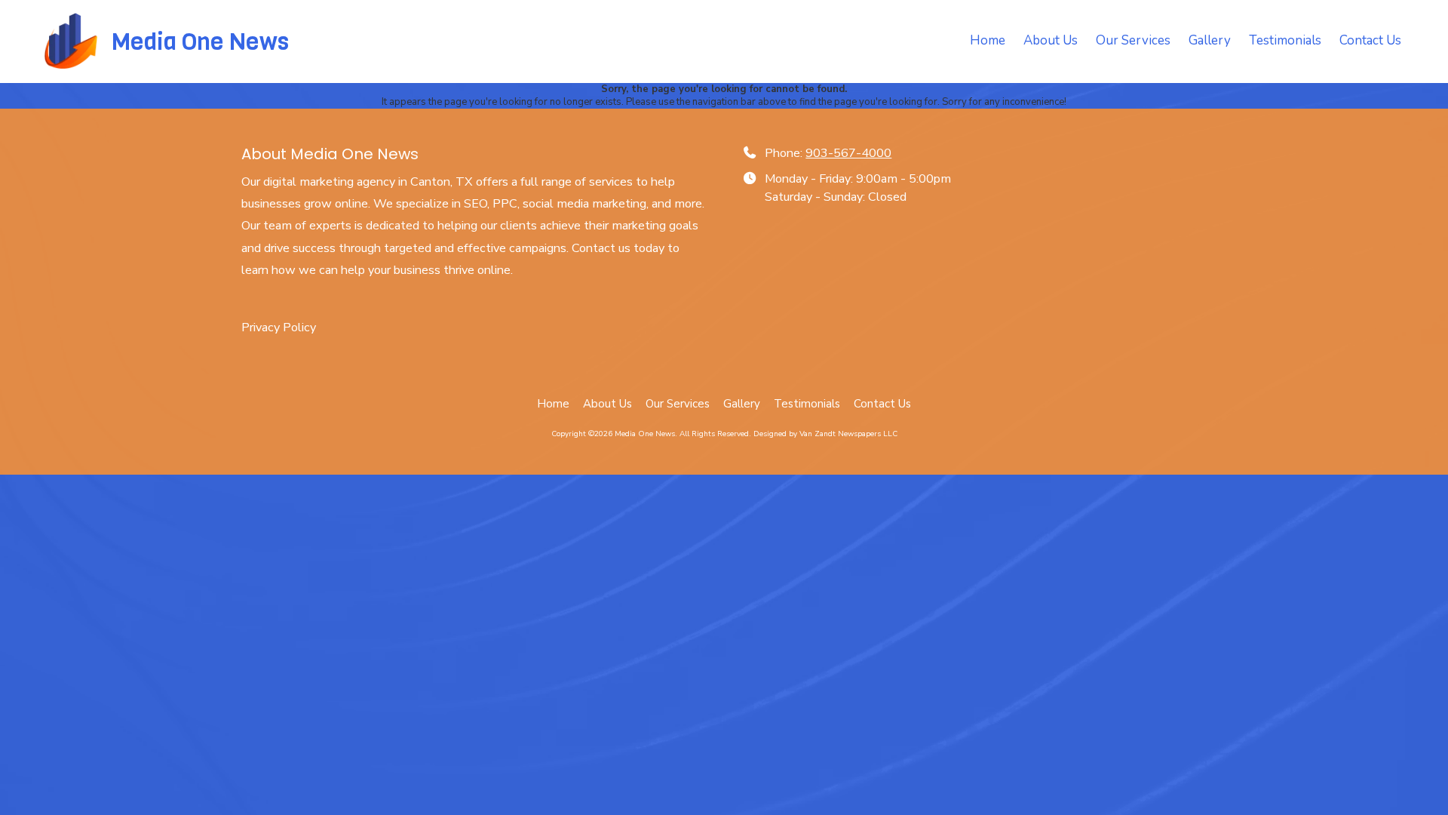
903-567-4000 (848, 153)
